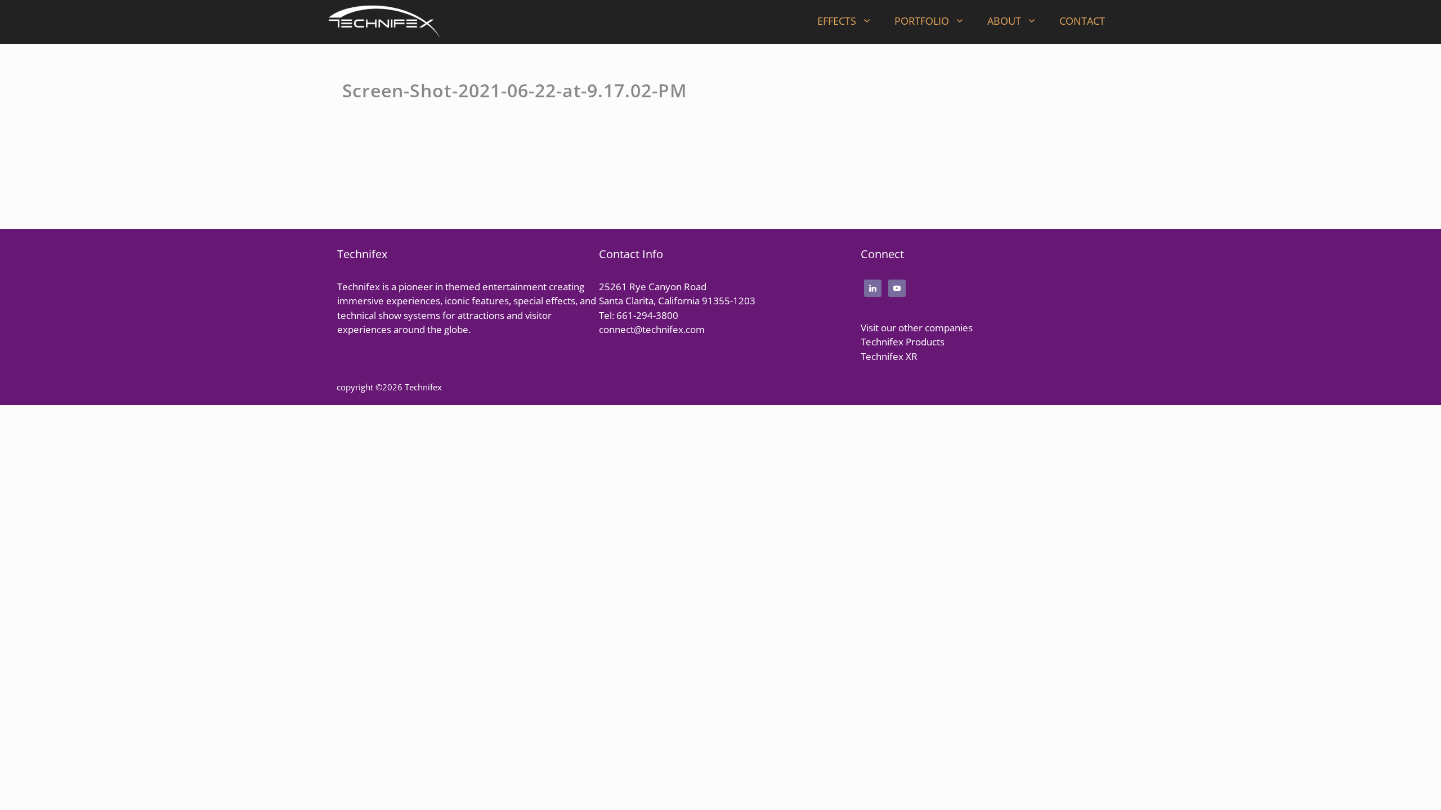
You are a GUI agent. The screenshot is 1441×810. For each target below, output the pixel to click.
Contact (1082, 21)
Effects (836, 21)
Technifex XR (889, 356)
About (1004, 21)
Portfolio (921, 21)
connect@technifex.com (652, 329)
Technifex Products (903, 341)
